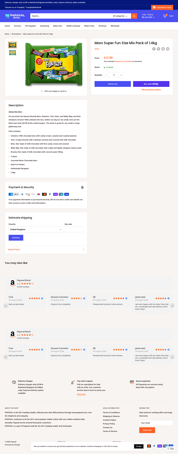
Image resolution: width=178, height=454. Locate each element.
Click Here (81, 394)
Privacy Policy (109, 424)
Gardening (44, 26)
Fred (11, 297)
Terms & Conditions (111, 412)
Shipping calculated (123, 61)
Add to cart (112, 84)
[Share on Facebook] (154, 48)
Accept (138, 446)
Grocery (17, 26)
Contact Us (107, 427)
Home (7, 26)
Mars (97, 49)
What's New (89, 26)
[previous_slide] (5, 305)
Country (12, 224)
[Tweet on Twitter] (163, 48)
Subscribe (147, 430)
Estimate (16, 238)
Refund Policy (14, 249)
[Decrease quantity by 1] (106, 75)
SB (94, 297)
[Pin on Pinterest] (158, 48)
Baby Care (57, 26)
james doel (140, 297)
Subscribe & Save (164, 7)
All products (16, 34)
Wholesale (115, 26)
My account (147, 17)
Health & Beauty (73, 26)
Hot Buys (102, 26)
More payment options (151, 89)
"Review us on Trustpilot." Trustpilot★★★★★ (23, 7)
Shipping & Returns (111, 416)
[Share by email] (167, 48)
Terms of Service (110, 431)
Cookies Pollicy (109, 420)
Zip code (68, 224)
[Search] (134, 16)
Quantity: (98, 75)
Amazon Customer (59, 297)
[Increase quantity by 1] (121, 75)
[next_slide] (172, 305)
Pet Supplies (30, 26)
